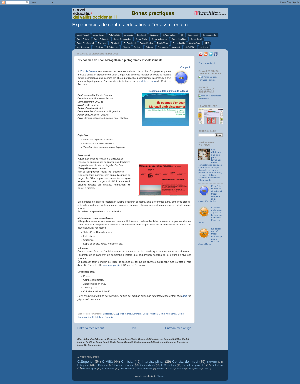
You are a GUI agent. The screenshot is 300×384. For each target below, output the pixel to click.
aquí (184, 296)
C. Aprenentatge (170, 35)
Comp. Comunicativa (122, 39)
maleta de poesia (148, 81)
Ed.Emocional (130, 43)
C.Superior (118, 314)
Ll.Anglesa (98, 47)
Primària (126, 47)
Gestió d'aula (194, 43)
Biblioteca (154, 35)
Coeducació (193, 35)
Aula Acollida (114, 35)
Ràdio (206, 369)
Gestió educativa (144, 368)
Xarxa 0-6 (176, 47)
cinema (197, 369)
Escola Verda (162, 43)
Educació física (146, 43)
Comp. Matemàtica (160, 39)
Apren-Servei (99, 35)
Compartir (185, 67)
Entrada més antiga (178, 328)
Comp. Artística (83, 39)
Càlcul (171, 369)
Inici (134, 328)
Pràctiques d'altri (206, 63)
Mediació (181, 369)
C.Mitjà (107, 361)
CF (182, 35)
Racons (160, 368)
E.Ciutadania (108, 368)
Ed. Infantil (114, 43)
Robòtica (149, 47)
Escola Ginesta (89, 71)
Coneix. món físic (124, 365)
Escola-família (179, 43)
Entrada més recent (90, 328)
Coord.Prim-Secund (85, 43)
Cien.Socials (126, 368)
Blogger (160, 376)
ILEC (207, 43)
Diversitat (102, 43)
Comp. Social (196, 39)
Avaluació (128, 35)
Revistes (137, 47)
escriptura (204, 47)
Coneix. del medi (185, 361)
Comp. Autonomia (101, 39)
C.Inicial (127, 361)
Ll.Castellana (168, 365)
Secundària (163, 47)
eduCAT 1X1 (190, 47)
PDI (189, 369)
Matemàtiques (89, 368)
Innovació (212, 361)
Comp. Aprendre (209, 35)
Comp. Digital (141, 39)
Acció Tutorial (83, 35)
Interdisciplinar (83, 47)
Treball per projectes (193, 365)
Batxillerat (141, 35)
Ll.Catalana (97, 317)
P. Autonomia (112, 47)
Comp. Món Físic (179, 39)
